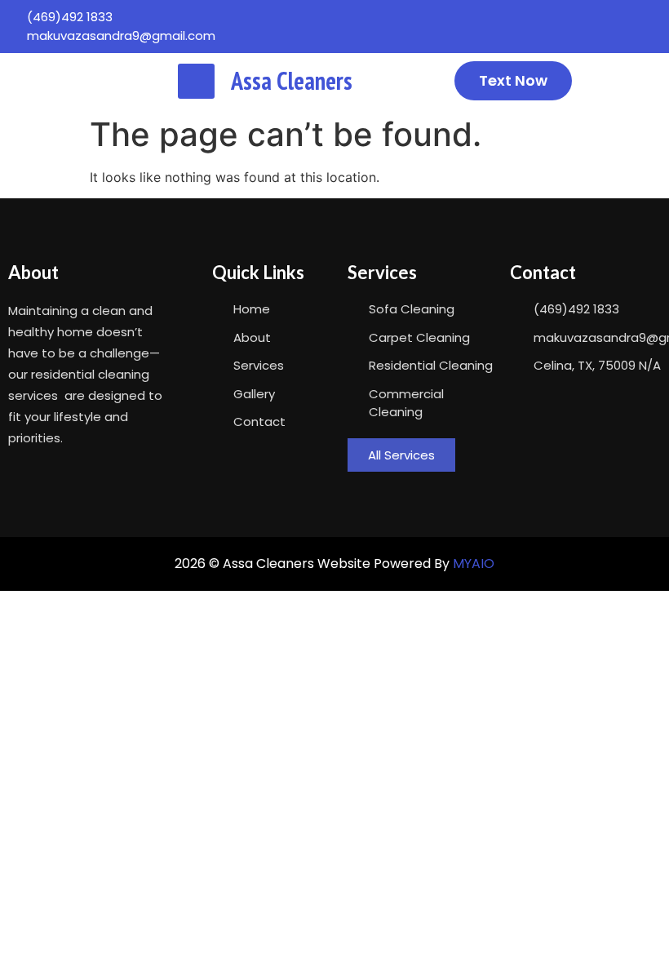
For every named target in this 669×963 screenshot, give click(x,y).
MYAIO (473, 563)
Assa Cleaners (291, 80)
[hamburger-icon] (196, 81)
